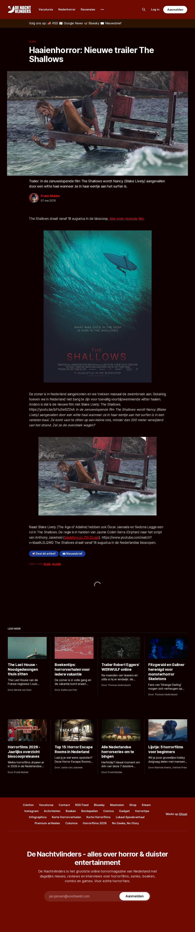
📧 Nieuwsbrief (72, 553)
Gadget (124, 811)
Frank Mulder (50, 196)
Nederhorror (66, 9)
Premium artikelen (47, 823)
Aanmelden (175, 9)
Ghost (183, 814)
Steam (146, 805)
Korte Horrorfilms (98, 817)
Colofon (28, 805)
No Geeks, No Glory (125, 823)
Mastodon (117, 805)
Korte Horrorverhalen (66, 817)
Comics (108, 811)
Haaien (56, 563)
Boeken (71, 811)
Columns (71, 823)
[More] (102, 9)
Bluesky (99, 805)
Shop (132, 805)
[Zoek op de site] (144, 9)
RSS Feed (82, 805)
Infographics (37, 817)
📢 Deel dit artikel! (44, 553)
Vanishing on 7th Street (81, 537)
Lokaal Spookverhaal (130, 817)
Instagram (31, 811)
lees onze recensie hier (127, 219)
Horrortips (142, 811)
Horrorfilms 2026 (95, 823)
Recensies (88, 9)
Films (32, 41)
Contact (64, 805)
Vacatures (46, 9)
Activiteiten (52, 811)
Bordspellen (89, 811)
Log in (155, 9)
